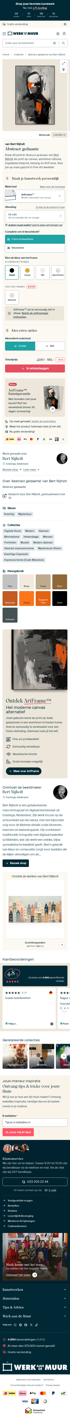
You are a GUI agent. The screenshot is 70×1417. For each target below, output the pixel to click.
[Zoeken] (63, 43)
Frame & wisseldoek (22, 239)
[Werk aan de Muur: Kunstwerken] (65, 1289)
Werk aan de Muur (17, 1316)
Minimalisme (11, 536)
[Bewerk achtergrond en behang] (63, 69)
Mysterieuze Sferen (49, 548)
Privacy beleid (53, 1385)
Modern (29, 531)
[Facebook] (26, 1325)
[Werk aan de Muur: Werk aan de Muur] (65, 1316)
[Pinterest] (20, 1325)
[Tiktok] (36, 1325)
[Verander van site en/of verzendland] (65, 24)
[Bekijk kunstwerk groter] (63, 63)
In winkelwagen (38, 368)
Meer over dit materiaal (52, 186)
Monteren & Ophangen (21, 1221)
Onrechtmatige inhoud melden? (26, 1385)
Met (52, 345)
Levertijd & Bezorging (20, 1216)
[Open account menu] (58, 33)
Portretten (10, 542)
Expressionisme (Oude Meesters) (24, 560)
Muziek (25, 542)
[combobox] (27, 43)
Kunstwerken (13, 1289)
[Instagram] (15, 1325)
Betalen (12, 1211)
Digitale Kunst (12, 531)
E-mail (52, 1190)
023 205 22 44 (37, 1182)
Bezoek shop (11, 469)
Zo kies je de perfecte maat (50, 207)
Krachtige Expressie (16, 554)
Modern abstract (43, 542)
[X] (31, 1325)
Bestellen (13, 1205)
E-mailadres (10, 1115)
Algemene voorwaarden (28, 1379)
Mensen (48, 536)
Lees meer (30, 469)
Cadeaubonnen (17, 1226)
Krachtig (9, 514)
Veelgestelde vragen (20, 1200)
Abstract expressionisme (19, 548)
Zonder (22, 345)
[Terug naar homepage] (23, 33)
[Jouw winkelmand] (64, 34)
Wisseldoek (18, 247)
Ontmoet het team (18, 1275)
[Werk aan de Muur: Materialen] (65, 1298)
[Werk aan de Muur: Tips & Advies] (65, 1307)
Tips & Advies (13, 1307)
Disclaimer (48, 1379)
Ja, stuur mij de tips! (18, 1132)
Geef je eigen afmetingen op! (35, 225)
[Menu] (4, 33)
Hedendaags (31, 536)
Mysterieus (24, 514)
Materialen (11, 1298)
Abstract (44, 531)
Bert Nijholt (17, 144)
